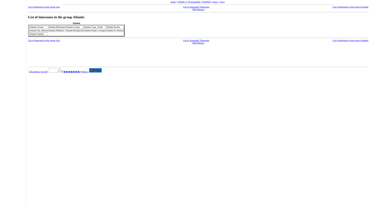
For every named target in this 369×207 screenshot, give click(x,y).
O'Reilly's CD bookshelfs (188, 2)
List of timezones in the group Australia (350, 7)
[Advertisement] (13, 102)
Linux (215, 2)
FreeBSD (206, 2)
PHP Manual (198, 9)
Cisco (222, 2)
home (173, 2)
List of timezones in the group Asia (44, 7)
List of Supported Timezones (196, 7)
